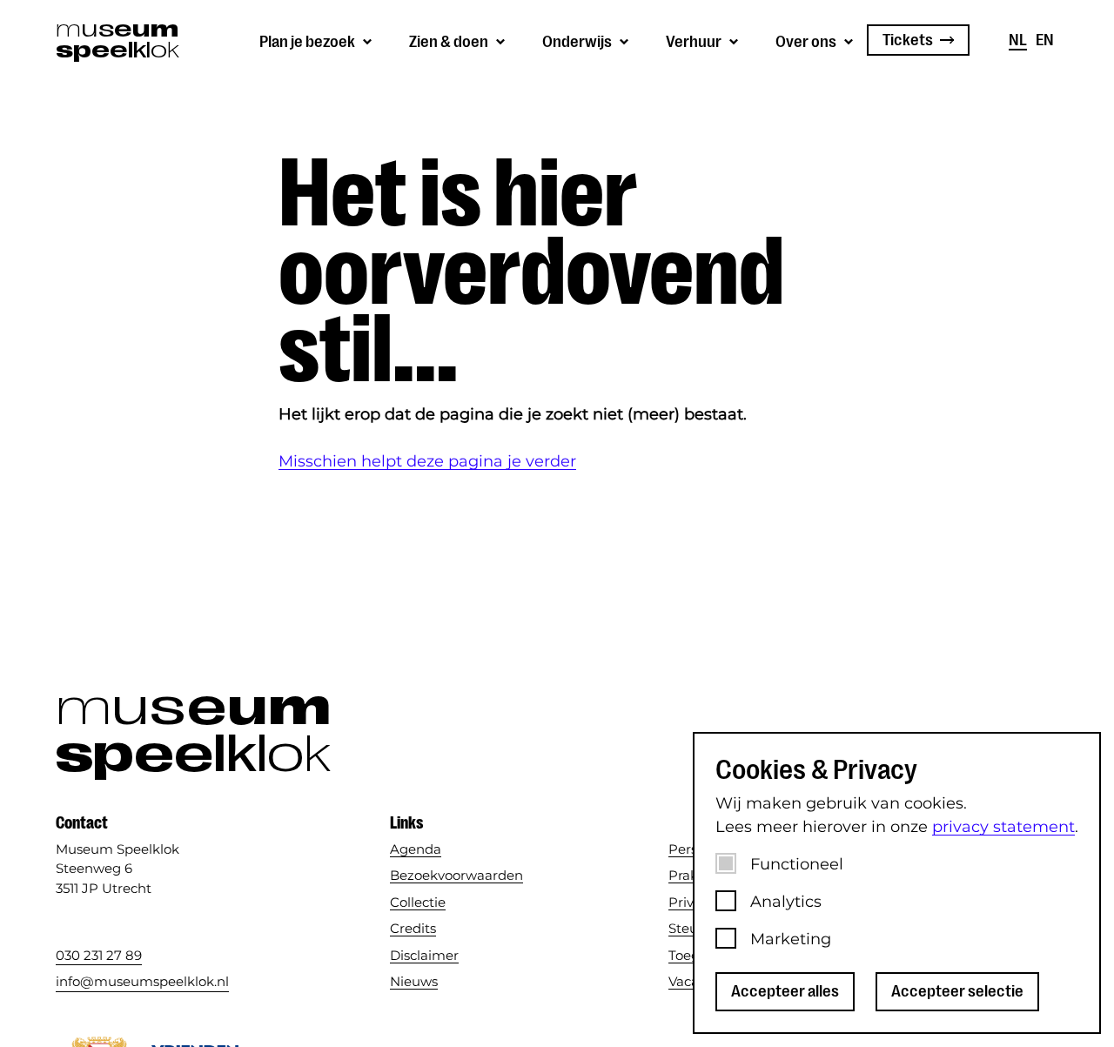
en (1045, 40)
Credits (413, 928)
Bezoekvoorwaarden (456, 875)
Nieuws (414, 981)
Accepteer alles (785, 991)
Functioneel (796, 864)
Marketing (790, 939)
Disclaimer (424, 955)
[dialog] (897, 883)
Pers (682, 849)
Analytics (786, 901)
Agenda (415, 849)
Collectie (418, 902)
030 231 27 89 (99, 955)
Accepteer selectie (957, 991)
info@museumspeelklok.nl (142, 981)
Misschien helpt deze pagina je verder (427, 461)
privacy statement (1003, 826)
